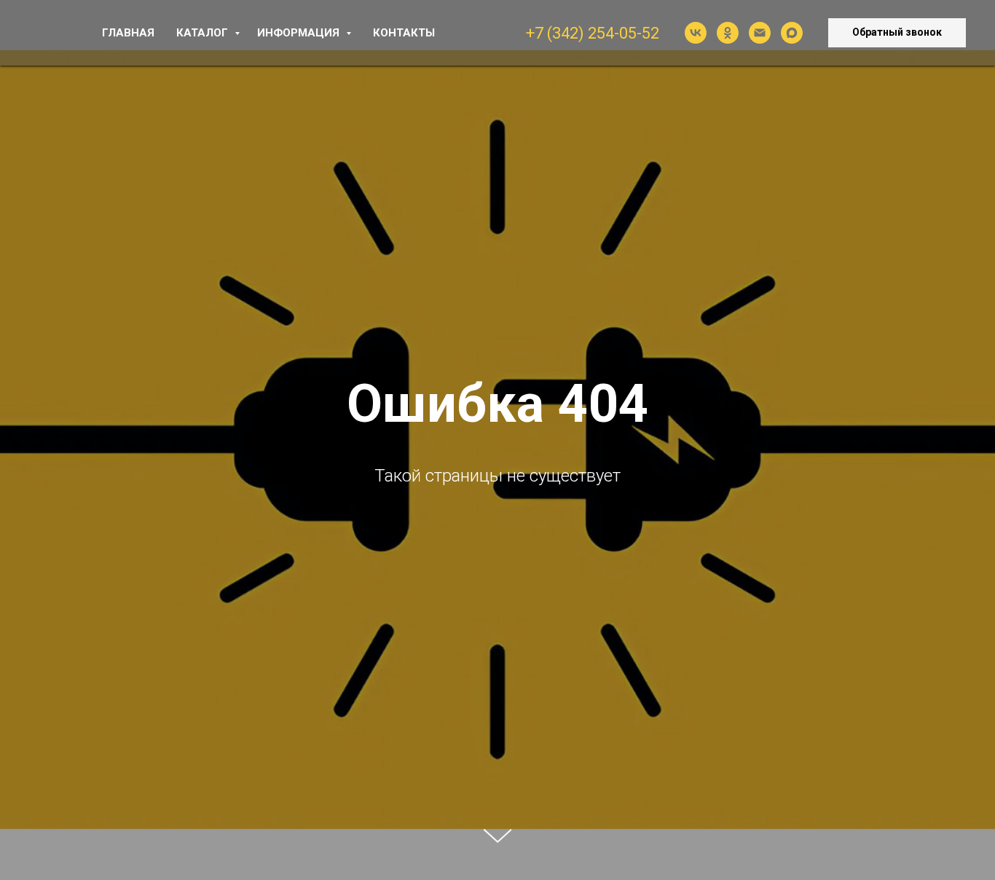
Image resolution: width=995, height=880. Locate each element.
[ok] (728, 33)
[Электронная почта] (760, 33)
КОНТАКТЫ (404, 32)
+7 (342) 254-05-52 (592, 33)
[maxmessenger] (792, 33)
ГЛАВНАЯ (128, 32)
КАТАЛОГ (203, 32)
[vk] (696, 33)
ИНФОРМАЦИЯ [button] (299, 32)
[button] (897, 32)
